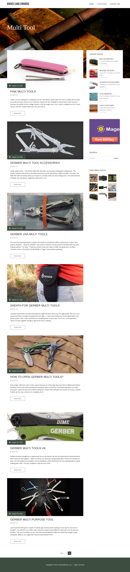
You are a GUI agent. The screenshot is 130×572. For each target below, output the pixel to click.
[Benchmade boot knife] (103, 187)
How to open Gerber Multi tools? (36, 376)
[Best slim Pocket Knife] (112, 187)
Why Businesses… (107, 59)
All (73, 565)
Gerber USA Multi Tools (28, 234)
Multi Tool (15, 95)
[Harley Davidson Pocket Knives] (112, 178)
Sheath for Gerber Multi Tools (35, 305)
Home (91, 4)
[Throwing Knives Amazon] (103, 178)
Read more (17, 113)
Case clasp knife (107, 105)
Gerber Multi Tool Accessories (35, 162)
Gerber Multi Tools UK (28, 448)
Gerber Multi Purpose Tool (32, 519)
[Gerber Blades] (103, 197)
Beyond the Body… (108, 70)
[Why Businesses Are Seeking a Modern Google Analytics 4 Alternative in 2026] (93, 197)
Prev (61, 553)
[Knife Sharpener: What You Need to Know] (93, 187)
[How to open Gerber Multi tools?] (93, 178)
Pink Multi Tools (23, 91)
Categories (102, 4)
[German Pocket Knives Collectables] (112, 197)
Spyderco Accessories (110, 82)
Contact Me (115, 4)
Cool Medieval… (106, 94)
